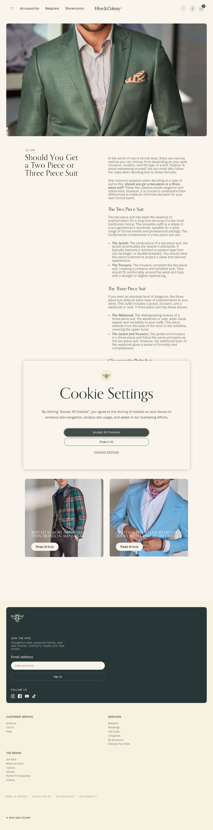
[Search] (183, 8)
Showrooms (74, 8)
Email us (11, 723)
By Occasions (115, 739)
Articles (10, 771)
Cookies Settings (106, 452)
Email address (22, 656)
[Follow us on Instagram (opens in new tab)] (13, 696)
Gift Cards (114, 731)
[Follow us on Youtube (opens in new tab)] (27, 696)
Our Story (11, 759)
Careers (10, 767)
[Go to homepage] (108, 8)
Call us (10, 727)
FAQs (9, 731)
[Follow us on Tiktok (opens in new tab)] (34, 696)
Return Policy (65, 796)
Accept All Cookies (106, 432)
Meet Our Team (15, 763)
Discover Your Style (119, 743)
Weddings (113, 727)
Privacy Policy (41, 796)
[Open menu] (12, 8)
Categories (114, 735)
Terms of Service (16, 796)
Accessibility (88, 796)
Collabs (10, 780)
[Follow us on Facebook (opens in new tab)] (20, 696)
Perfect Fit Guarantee (18, 775)
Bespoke (52, 8)
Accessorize (29, 8)
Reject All (106, 442)
